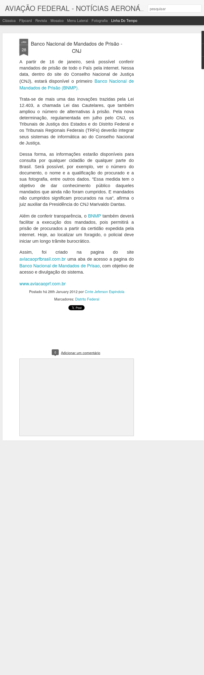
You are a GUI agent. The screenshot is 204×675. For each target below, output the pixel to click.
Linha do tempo (124, 20)
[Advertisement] (161, 117)
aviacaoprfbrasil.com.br (42, 258)
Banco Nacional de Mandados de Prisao (59, 265)
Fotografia (100, 20)
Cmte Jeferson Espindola (104, 291)
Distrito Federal (87, 299)
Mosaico (57, 20)
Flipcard (25, 20)
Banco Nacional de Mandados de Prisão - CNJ (76, 47)
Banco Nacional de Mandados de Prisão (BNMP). (76, 84)
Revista (41, 20)
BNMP (94, 215)
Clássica (9, 20)
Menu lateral (77, 20)
